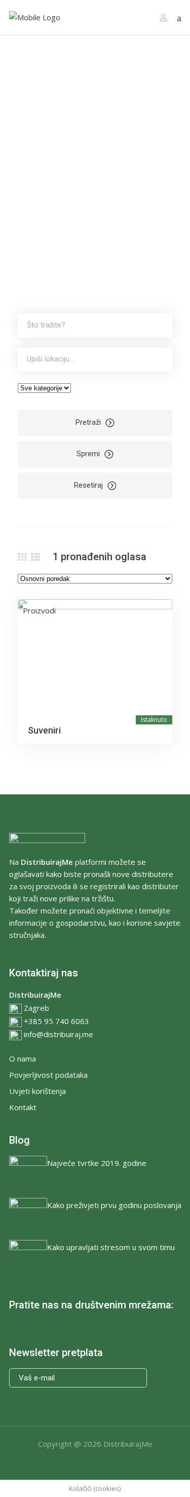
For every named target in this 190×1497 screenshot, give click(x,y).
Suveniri (44, 730)
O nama (22, 1058)
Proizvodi (39, 610)
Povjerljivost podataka (48, 1075)
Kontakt (22, 1107)
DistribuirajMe (128, 1444)
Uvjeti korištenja (37, 1091)
